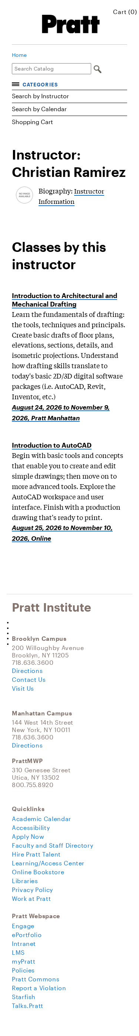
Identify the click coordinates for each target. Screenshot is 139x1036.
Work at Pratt (31, 898)
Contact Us (29, 679)
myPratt (23, 961)
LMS (18, 952)
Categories (40, 85)
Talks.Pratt (27, 1005)
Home (19, 55)
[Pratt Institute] (71, 24)
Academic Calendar (41, 818)
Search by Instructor (40, 95)
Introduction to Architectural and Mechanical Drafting (64, 299)
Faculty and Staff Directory (52, 845)
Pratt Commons (35, 978)
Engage (23, 925)
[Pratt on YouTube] (66, 633)
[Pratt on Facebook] (66, 622)
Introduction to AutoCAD (52, 445)
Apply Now (28, 836)
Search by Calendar (39, 108)
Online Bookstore (38, 871)
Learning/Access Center (48, 862)
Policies (23, 970)
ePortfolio (27, 934)
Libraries (25, 880)
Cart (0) (125, 11)
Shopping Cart (32, 121)
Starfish (24, 996)
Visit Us (23, 688)
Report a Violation (39, 987)
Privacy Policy (32, 889)
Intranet (24, 943)
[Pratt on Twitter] (66, 627)
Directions (27, 670)
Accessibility (31, 827)
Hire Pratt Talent (36, 854)
